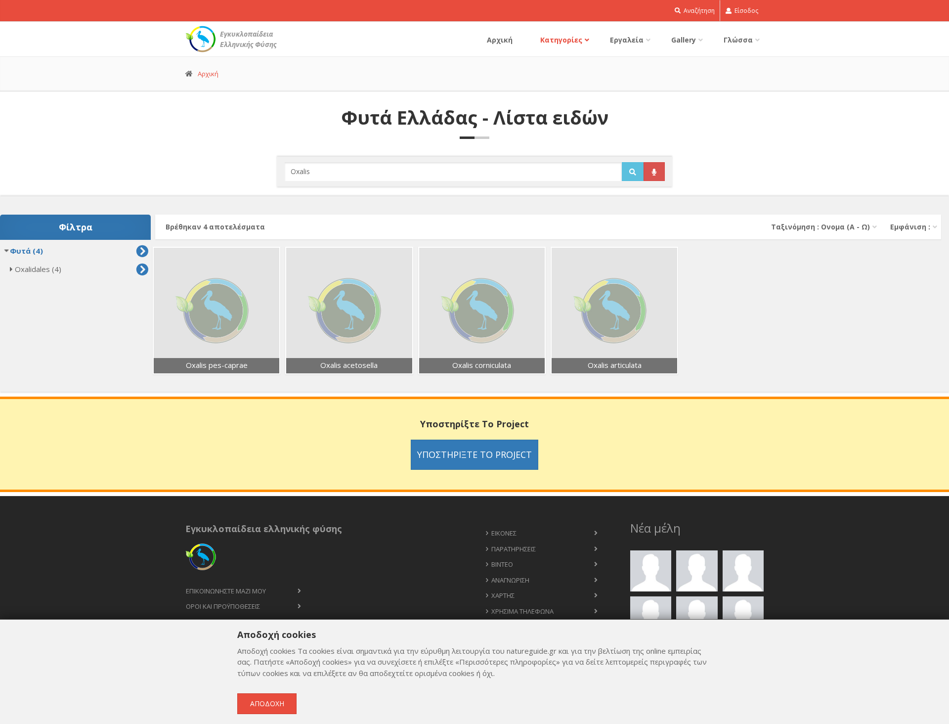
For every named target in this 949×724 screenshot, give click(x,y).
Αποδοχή (267, 703)
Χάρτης (503, 595)
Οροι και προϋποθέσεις (223, 606)
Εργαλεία (627, 40)
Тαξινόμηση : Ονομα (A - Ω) (820, 226)
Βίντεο (502, 564)
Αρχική (500, 40)
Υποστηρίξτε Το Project (474, 454)
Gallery (683, 40)
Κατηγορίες (561, 40)
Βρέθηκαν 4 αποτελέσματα (215, 226)
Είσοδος (745, 10)
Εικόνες (504, 533)
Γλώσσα (738, 40)
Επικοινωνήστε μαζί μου (226, 591)
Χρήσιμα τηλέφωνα (522, 611)
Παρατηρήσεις (513, 548)
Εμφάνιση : (910, 226)
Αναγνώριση (510, 580)
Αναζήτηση (698, 10)
